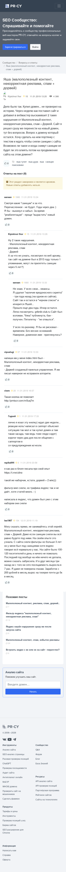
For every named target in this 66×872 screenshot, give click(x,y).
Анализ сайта (14, 672)
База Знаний (42, 763)
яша (42, 161)
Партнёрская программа (47, 790)
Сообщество (9, 62)
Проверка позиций (14, 820)
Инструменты (9, 815)
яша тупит (21, 161)
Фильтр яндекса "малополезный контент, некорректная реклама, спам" (28, 615)
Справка (7, 854)
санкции (50, 161)
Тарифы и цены (10, 811)
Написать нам (9, 850)
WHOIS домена (10, 786)
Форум (39, 754)
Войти (35, 47)
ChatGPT (7, 763)
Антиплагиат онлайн (13, 777)
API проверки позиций (46, 785)
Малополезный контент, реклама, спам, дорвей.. (33, 603)
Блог (38, 758)
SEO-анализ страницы (13, 754)
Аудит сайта (8, 772)
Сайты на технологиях (46, 799)
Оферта (6, 859)
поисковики (18, 164)
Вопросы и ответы (28, 62)
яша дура (33, 161)
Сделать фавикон (11, 798)
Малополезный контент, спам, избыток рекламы (32, 639)
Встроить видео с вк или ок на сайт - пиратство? (33, 649)
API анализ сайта (44, 781)
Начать (33, 691)
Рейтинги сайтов (43, 794)
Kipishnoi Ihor (14, 96)
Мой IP (6, 781)
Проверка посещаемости (15, 767)
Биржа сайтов (9, 824)
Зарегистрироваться (15, 47)
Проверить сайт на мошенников (12, 792)
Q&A (38, 749)
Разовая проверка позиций (16, 758)
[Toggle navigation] (59, 6)
